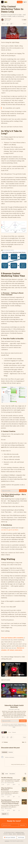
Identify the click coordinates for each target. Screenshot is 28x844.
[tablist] (7, 752)
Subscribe (19, 2)
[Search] (25, 773)
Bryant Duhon (8, 19)
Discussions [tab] (12, 773)
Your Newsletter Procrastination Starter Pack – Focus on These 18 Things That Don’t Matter (10, 801)
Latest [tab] (6, 773)
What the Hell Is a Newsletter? (6, 789)
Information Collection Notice (15, 725)
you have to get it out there (9, 530)
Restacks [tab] (11, 752)
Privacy (10, 833)
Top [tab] (3, 773)
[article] (14, 781)
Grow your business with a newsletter (12, 637)
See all (4, 814)
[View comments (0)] (7, 23)
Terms (14, 833)
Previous (6, 742)
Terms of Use (21, 724)
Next (23, 742)
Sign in (25, 2)
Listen (24, 19)
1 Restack (14, 732)
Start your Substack (10, 837)
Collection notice (21, 833)
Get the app (21, 837)
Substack (7, 841)
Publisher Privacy (20, 832)
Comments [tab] (4, 752)
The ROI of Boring (6, 777)
